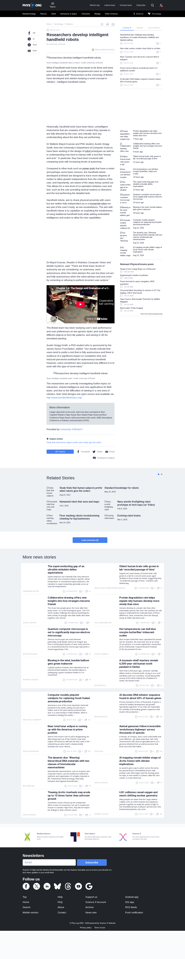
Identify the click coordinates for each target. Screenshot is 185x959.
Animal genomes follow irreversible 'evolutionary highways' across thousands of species (140, 729)
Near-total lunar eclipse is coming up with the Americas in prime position (67, 729)
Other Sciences (111, 14)
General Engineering (155, 314)
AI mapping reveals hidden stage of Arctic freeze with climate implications (140, 761)
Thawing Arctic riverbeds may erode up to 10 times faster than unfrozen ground (69, 795)
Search (26, 907)
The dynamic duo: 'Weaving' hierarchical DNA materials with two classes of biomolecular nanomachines (68, 762)
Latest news (109, 5)
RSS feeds (131, 907)
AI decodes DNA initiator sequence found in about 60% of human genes (140, 80)
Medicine (139, 14)
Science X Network (108, 923)
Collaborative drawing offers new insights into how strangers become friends (69, 601)
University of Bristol (57, 44)
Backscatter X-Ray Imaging (131, 308)
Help (60, 897)
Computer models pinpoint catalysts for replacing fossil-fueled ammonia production (69, 698)
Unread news (126, 5)
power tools (88, 168)
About (61, 907)
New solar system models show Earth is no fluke (140, 48)
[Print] (113, 24)
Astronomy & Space (68, 14)
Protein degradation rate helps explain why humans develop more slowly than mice (139, 601)
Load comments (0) (90, 540)
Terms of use (99, 928)
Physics (43, 14)
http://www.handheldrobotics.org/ (64, 397)
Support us (91, 897)
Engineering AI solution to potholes (134, 275)
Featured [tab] (139, 28)
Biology (98, 14)
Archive (89, 907)
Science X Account (95, 902)
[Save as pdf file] (107, 24)
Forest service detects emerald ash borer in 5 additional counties (138, 69)
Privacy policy (85, 928)
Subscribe (140, 5)
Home (26, 902)
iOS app (129, 902)
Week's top (95, 5)
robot (87, 151)
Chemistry (85, 14)
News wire (91, 912)
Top (25, 897)
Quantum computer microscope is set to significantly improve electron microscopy (69, 632)
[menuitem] (29, 14)
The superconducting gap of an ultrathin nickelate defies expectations (66, 569)
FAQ (60, 902)
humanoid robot (98, 203)
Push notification (134, 912)
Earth (53, 14)
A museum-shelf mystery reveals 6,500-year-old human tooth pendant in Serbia (138, 663)
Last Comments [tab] (154, 28)
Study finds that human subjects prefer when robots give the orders (74, 442)
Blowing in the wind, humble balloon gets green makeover (68, 662)
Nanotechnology (29, 14)
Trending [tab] (126, 28)
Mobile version (30, 912)
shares (60, 452)
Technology (156, 14)
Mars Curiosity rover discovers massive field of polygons (139, 58)
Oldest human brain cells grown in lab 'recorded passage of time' (139, 568)
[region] (141, 61)
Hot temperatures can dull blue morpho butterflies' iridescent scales (137, 632)
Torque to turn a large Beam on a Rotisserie (138, 269)
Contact (62, 912)
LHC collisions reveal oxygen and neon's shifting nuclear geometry (138, 794)
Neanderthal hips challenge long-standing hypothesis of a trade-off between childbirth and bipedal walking (139, 37)
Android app (131, 897)
